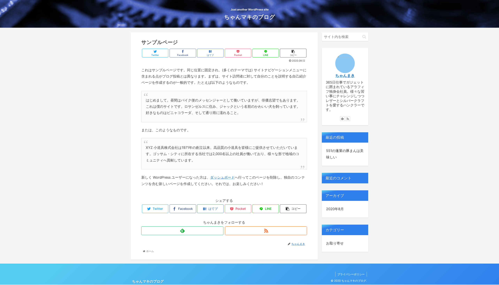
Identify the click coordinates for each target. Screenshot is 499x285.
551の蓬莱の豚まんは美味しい (345, 154)
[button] (364, 36)
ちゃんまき (345, 75)
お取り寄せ (335, 243)
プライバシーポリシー (351, 274)
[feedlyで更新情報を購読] (182, 230)
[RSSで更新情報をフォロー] (266, 230)
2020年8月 (335, 209)
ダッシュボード (222, 177)
